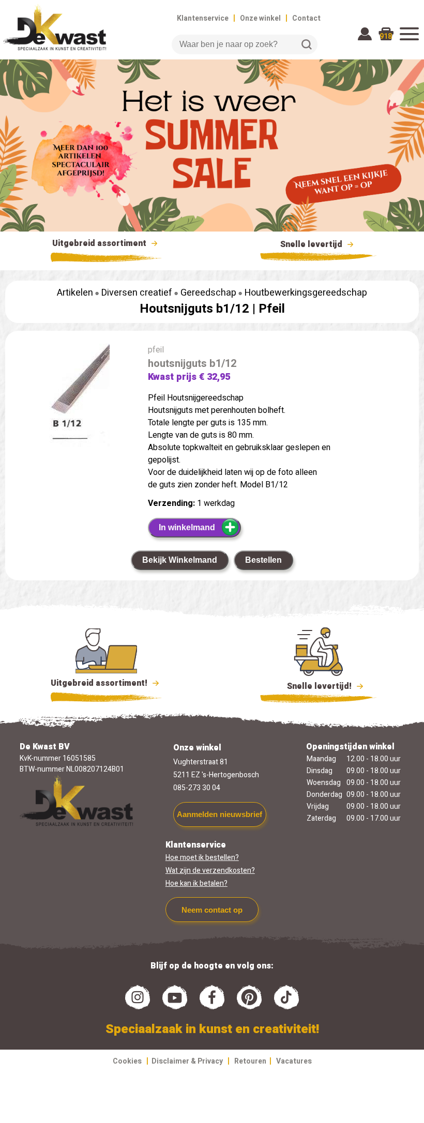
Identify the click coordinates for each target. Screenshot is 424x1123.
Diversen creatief (136, 293)
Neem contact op (212, 909)
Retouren (250, 1061)
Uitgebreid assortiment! (100, 683)
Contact (306, 18)
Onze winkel (260, 18)
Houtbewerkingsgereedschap (306, 293)
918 (386, 36)
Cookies (127, 1061)
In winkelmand (187, 527)
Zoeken (306, 44)
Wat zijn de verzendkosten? (210, 870)
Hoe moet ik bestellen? (202, 857)
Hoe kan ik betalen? (196, 883)
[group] (71, 397)
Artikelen (75, 293)
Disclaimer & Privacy (187, 1061)
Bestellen (263, 560)
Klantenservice (203, 18)
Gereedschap (208, 293)
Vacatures (294, 1061)
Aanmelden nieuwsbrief (219, 814)
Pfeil (272, 309)
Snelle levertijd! (312, 686)
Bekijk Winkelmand (179, 560)
